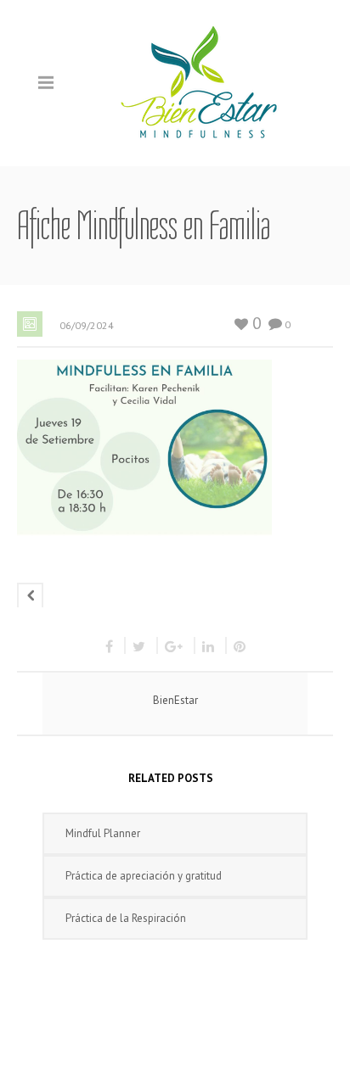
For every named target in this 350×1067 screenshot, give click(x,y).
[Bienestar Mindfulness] (200, 82)
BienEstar (175, 700)
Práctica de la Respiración (125, 918)
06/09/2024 (86, 325)
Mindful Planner (102, 833)
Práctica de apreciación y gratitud (143, 876)
